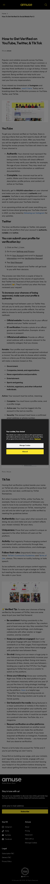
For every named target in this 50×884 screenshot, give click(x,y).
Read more (37, 439)
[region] (25, 442)
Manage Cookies (25, 445)
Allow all (25, 451)
